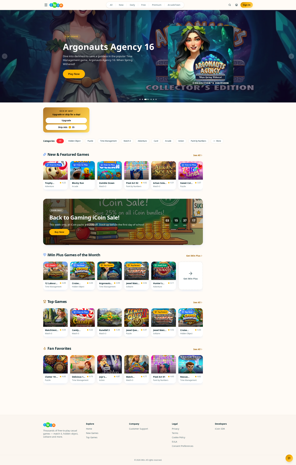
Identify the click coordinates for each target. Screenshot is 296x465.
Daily (132, 4)
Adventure (142, 141)
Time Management (108, 141)
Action (181, 141)
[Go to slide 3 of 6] (146, 99)
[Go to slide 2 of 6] (142, 99)
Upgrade (66, 120)
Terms (175, 433)
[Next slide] (291, 56)
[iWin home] (56, 5)
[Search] (229, 5)
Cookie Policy (178, 437)
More (218, 141)
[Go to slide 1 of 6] (140, 99)
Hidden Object (74, 141)
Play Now (74, 74)
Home (89, 428)
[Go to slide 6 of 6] (156, 99)
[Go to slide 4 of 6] (151, 99)
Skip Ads (66, 127)
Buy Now (59, 231)
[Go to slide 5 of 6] (153, 99)
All (111, 4)
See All (196, 155)
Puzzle (90, 141)
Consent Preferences (182, 446)
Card (156, 141)
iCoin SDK (220, 428)
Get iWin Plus (193, 255)
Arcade (168, 141)
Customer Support (138, 428)
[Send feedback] (289, 458)
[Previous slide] (4, 56)
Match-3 (127, 141)
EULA (174, 441)
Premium (156, 4)
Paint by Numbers (198, 141)
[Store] (236, 5)
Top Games (91, 437)
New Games (92, 433)
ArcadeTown (174, 4)
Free (143, 4)
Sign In (246, 4)
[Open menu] (46, 5)
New (121, 4)
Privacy (175, 428)
